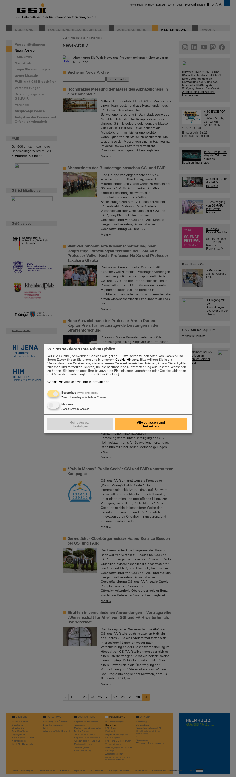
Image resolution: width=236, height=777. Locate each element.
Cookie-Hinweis (126, 359)
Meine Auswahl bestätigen (80, 424)
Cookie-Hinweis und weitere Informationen (78, 382)
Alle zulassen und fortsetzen (151, 424)
